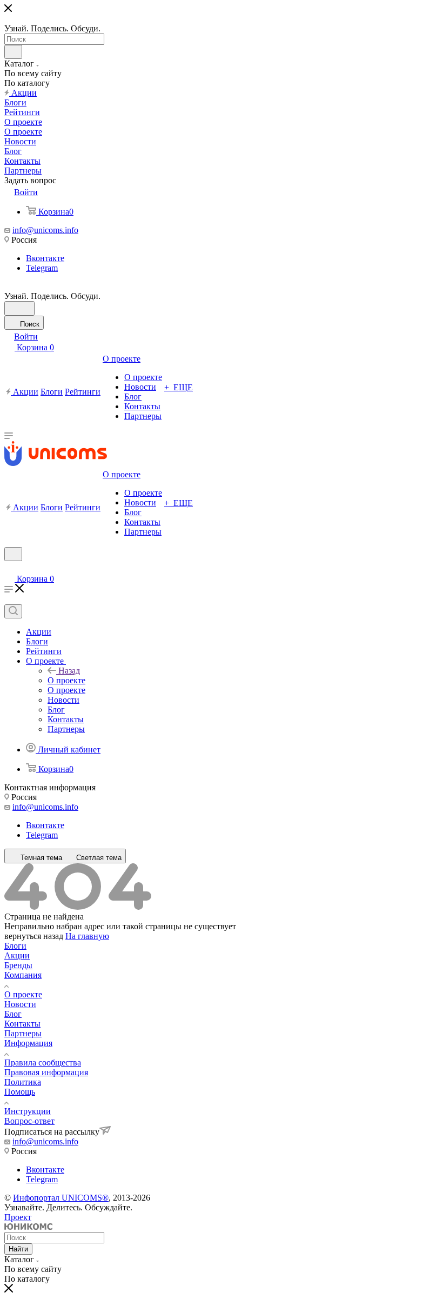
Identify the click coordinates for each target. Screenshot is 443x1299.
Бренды (18, 965)
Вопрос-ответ (29, 1120)
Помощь (19, 1091)
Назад (69, 670)
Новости (20, 1004)
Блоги (15, 945)
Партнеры (23, 1033)
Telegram (42, 267)
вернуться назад (33, 936)
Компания (23, 975)
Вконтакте (45, 258)
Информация (28, 1043)
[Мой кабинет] (9, 567)
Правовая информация (46, 1072)
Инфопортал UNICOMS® (61, 1197)
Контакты (22, 1023)
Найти (18, 1249)
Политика (22, 1082)
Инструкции (27, 1111)
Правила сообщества (42, 1062)
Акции (17, 955)
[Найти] (13, 52)
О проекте (66, 680)
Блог (13, 1013)
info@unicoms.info (45, 230)
